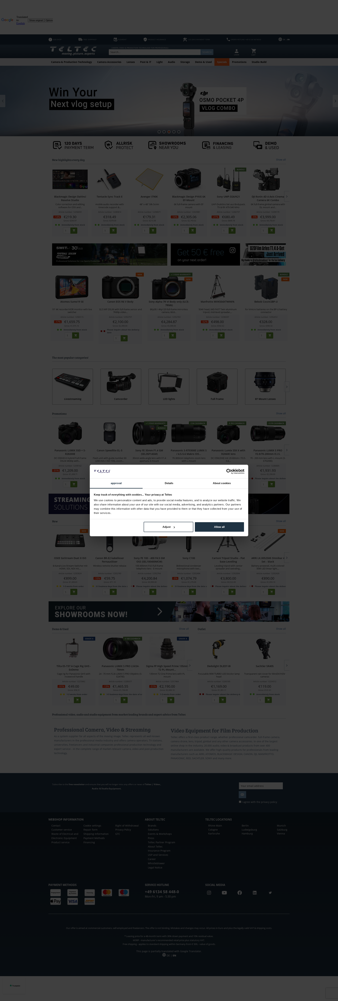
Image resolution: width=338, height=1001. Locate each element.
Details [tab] (169, 483)
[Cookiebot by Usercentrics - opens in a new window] (229, 471)
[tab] (116, 483)
